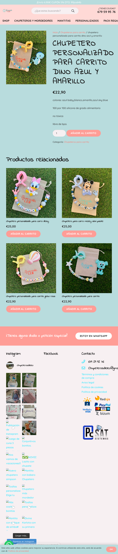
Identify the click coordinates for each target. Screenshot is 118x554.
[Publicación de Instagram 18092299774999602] (29, 396)
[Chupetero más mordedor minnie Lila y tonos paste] (29, 491)
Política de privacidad (94, 391)
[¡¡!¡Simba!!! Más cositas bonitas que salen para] (29, 428)
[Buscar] (72, 11)
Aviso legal (88, 382)
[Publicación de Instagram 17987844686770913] (29, 380)
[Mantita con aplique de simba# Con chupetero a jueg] (13, 523)
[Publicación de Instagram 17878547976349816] (29, 412)
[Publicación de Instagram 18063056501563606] (13, 428)
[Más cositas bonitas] (13, 507)
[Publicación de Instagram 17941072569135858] (13, 396)
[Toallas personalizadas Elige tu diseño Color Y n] (13, 491)
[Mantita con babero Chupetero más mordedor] (29, 475)
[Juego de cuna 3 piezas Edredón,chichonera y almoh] (13, 444)
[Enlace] (7, 11)
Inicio (55, 32)
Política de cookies (92, 387)
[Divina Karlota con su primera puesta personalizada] (29, 523)
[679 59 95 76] (85, 362)
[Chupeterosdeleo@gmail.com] (85, 368)
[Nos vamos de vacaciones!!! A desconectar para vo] (13, 460)
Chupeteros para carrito (72, 32)
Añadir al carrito (83, 133)
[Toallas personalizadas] (29, 507)
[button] (23, 234)
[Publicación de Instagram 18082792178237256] (13, 412)
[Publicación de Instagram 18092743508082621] (13, 380)
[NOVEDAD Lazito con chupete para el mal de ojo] (29, 460)
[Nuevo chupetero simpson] (13, 475)
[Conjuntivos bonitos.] (29, 444)
